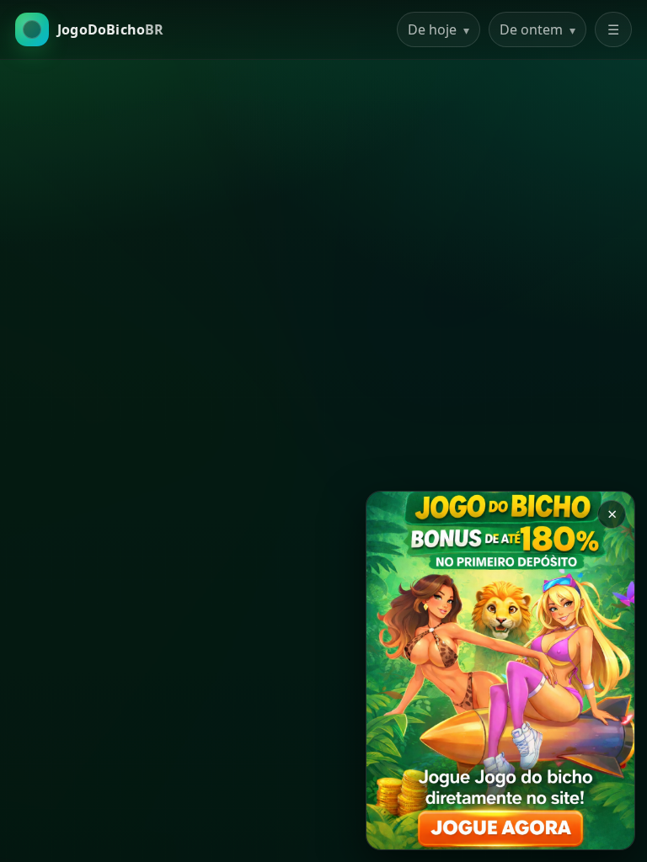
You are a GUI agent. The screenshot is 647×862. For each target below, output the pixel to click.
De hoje (438, 29)
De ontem (537, 29)
